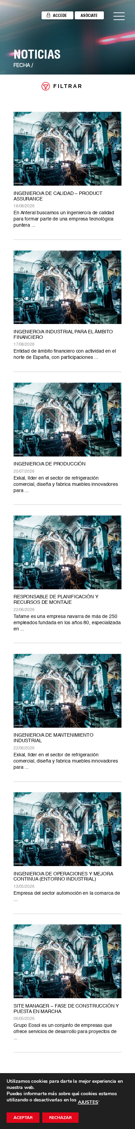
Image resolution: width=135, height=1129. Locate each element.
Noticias (37, 54)
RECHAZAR (60, 1117)
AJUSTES (88, 1102)
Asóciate (89, 15)
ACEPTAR (23, 1117)
